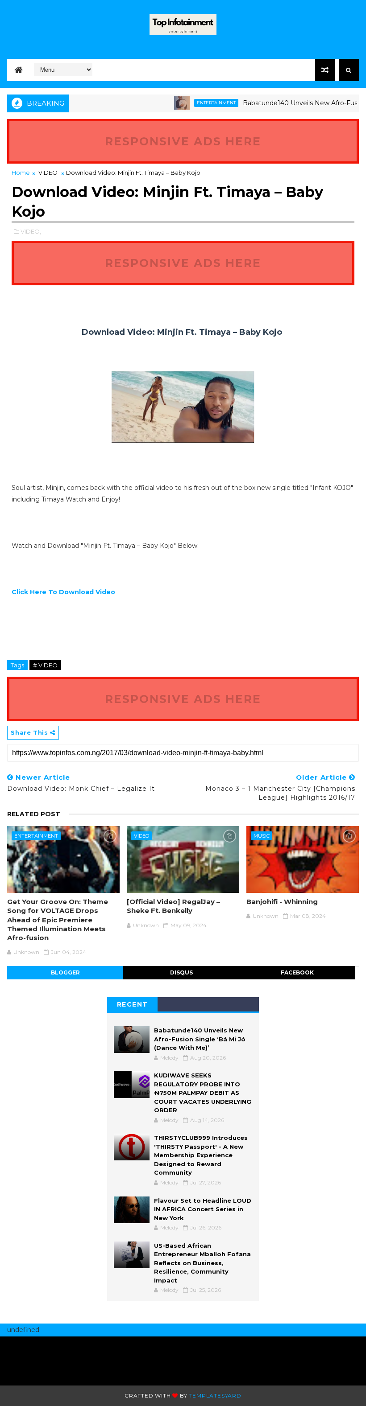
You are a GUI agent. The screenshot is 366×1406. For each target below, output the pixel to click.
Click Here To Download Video (63, 592)
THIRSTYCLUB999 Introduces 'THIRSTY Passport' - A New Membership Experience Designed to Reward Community (201, 1155)
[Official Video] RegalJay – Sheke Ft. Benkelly (173, 906)
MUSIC (262, 836)
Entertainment (201, 103)
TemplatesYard (215, 1395)
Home (21, 172)
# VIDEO (45, 665)
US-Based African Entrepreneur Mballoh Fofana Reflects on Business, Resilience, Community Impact (202, 1263)
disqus (181, 972)
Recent (132, 1004)
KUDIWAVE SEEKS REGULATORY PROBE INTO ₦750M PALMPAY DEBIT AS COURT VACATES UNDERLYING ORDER (202, 1093)
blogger (65, 972)
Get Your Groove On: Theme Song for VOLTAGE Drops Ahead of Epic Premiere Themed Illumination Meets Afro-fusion (57, 919)
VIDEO (48, 172)
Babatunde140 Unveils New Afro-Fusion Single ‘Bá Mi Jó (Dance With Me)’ (199, 1039)
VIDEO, (31, 231)
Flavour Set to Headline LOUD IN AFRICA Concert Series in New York (202, 1209)
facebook (297, 972)
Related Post (33, 814)
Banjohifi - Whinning (282, 901)
